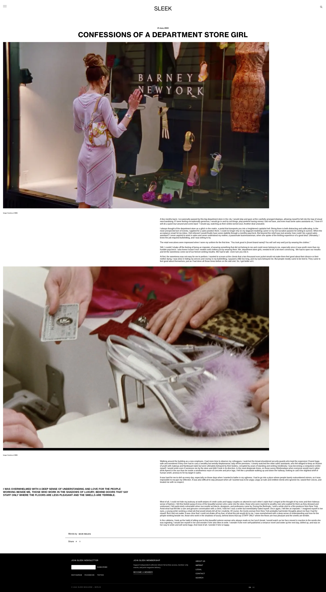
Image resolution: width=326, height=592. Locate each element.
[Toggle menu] (5, 6)
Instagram (76, 575)
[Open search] (321, 7)
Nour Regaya (85, 534)
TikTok (100, 575)
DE (254, 587)
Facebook (90, 575)
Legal (199, 569)
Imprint (199, 565)
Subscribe (102, 567)
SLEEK (163, 8)
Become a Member (143, 572)
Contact (200, 573)
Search (199, 578)
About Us (200, 561)
